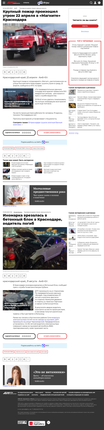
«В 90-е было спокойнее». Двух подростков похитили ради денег (88, 236)
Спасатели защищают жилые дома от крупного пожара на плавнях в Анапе (85, 79)
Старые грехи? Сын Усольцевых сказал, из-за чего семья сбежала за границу (88, 112)
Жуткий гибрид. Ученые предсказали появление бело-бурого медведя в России (89, 98)
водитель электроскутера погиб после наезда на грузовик (36, 319)
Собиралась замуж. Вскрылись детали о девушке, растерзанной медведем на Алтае (87, 244)
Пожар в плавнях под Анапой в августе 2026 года (85, 71)
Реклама (48, 392)
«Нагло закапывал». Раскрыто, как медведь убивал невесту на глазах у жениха (88, 125)
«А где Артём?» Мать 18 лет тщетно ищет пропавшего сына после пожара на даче (88, 224)
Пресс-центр (39, 392)
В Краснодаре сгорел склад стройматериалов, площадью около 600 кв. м (21, 177)
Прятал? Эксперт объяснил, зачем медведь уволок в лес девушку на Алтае (88, 250)
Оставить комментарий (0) (52, 132)
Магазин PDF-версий (59, 392)
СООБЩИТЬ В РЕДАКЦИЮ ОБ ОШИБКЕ (78, 395)
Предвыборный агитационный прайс (52, 395)
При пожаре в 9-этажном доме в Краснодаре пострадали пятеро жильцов (54, 164)
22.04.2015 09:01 (7, 8)
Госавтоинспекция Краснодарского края (16, 271)
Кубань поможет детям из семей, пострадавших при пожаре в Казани (22, 171)
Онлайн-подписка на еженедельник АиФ (82, 392)
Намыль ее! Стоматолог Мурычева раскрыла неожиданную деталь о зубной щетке (88, 217)
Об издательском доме (25, 392)
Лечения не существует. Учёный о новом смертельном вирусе (88, 91)
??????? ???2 (73, 133)
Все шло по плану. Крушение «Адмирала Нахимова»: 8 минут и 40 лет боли (85, 63)
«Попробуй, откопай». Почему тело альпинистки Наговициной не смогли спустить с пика (88, 230)
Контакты (35, 395)
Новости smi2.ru (9, 206)
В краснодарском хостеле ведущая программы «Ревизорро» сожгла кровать (22, 164)
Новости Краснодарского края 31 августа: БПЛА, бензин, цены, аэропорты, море (85, 54)
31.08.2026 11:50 (7, 212)
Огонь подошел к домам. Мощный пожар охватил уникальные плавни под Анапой (85, 46)
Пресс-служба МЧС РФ (10, 67)
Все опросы (85, 31)
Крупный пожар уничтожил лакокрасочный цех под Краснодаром (52, 171)
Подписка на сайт (23, 395)
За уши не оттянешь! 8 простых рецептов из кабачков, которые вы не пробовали (89, 105)
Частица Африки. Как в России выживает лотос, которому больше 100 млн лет (88, 118)
